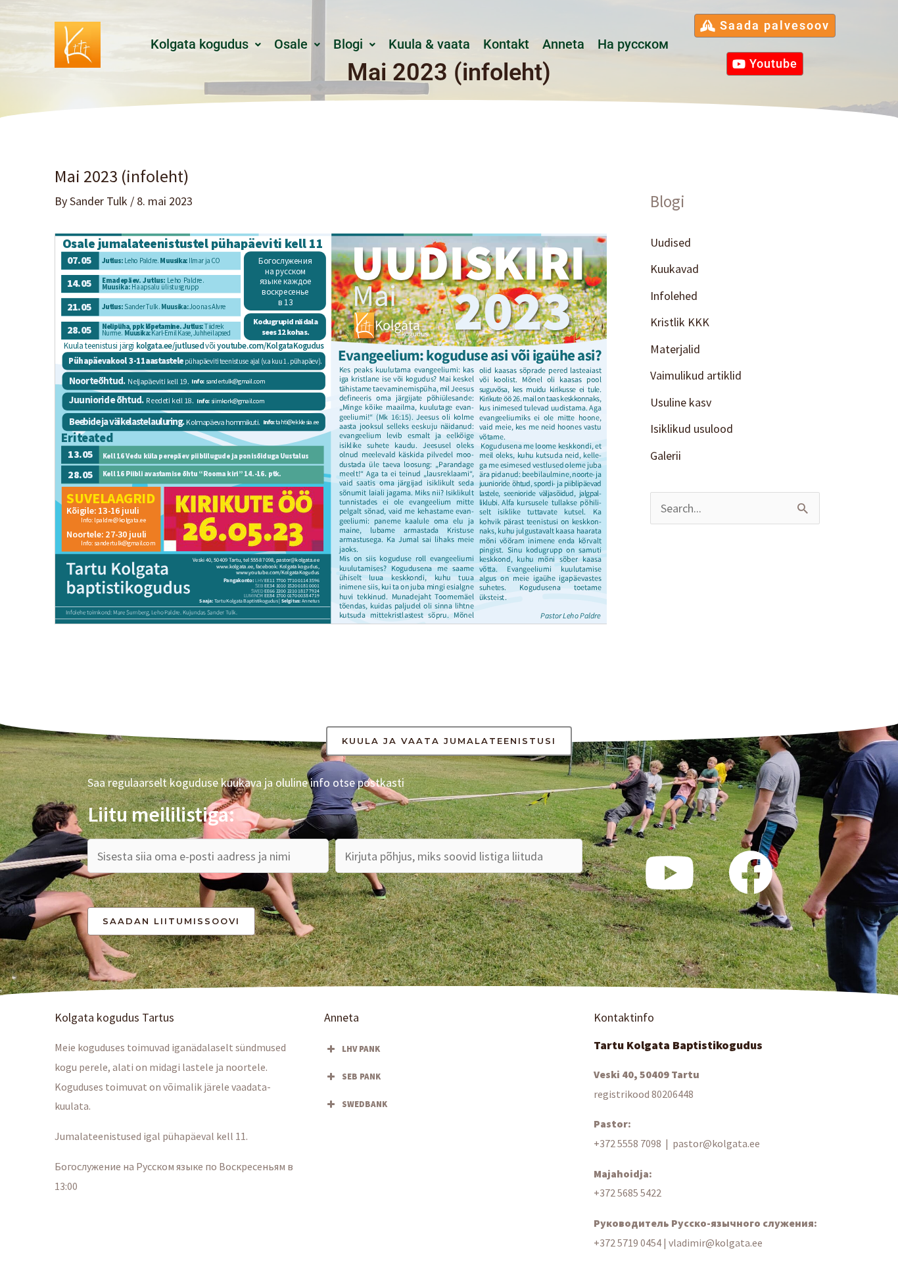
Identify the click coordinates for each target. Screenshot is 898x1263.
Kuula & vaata (429, 44)
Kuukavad (674, 268)
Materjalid (675, 349)
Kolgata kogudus (199, 44)
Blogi (348, 44)
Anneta (563, 44)
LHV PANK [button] (361, 1048)
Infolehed (673, 295)
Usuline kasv (680, 402)
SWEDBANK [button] (364, 1104)
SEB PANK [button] (361, 1076)
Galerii (665, 455)
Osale (291, 44)
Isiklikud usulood (691, 428)
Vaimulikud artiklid (696, 375)
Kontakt (506, 44)
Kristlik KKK (679, 322)
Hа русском (633, 44)
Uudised (670, 242)
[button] (206, 45)
